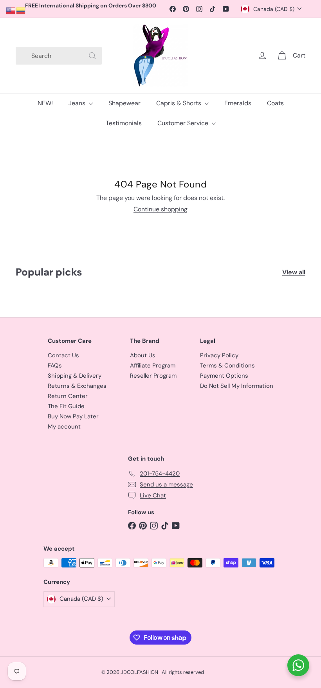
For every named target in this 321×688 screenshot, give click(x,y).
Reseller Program (153, 376)
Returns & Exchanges (77, 386)
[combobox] (59, 56)
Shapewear (124, 103)
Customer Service (183, 123)
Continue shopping (160, 209)
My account (64, 426)
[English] (11, 10)
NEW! (45, 103)
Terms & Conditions (227, 365)
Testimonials (124, 123)
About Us (142, 355)
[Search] (92, 56)
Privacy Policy (219, 355)
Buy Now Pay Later (73, 416)
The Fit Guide (66, 406)
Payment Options (224, 376)
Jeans (78, 103)
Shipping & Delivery (74, 376)
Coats (275, 103)
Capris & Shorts (179, 103)
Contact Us (63, 355)
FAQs (55, 365)
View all (293, 272)
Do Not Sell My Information (236, 386)
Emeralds (237, 103)
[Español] (21, 10)
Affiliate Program (152, 365)
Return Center (68, 396)
